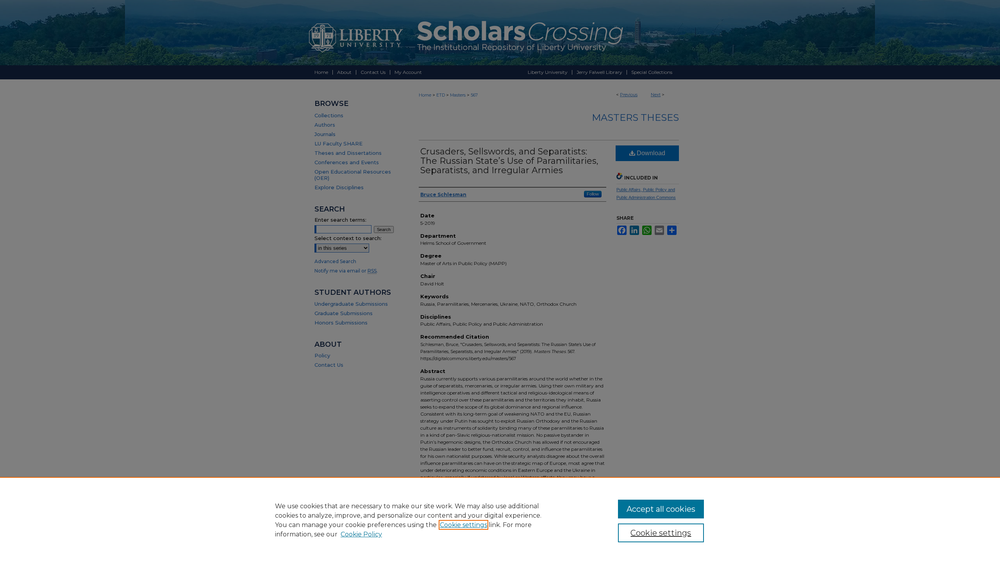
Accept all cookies (661, 509)
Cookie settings (463, 525)
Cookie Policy (361, 534)
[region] (500, 520)
